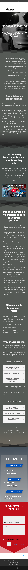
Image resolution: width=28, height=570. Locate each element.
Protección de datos (13, 564)
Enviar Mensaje (19, 544)
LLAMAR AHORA (13, 465)
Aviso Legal (19, 560)
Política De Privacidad (9, 560)
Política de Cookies (13, 562)
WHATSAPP (13, 479)
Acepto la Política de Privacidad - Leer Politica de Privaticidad (13, 540)
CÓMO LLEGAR (14, 492)
